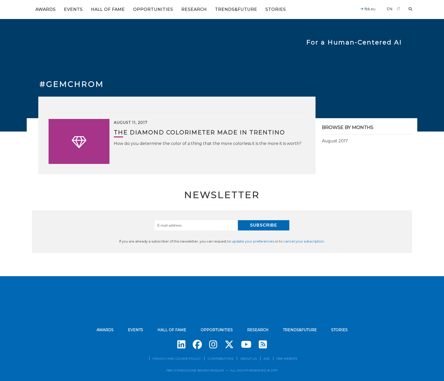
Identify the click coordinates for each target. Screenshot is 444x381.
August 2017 (335, 140)
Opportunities (153, 9)
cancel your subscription (303, 241)
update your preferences (253, 241)
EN (390, 8)
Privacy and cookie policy (177, 358)
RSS (267, 358)
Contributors (220, 358)
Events (73, 9)
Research (194, 9)
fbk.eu (369, 9)
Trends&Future (236, 9)
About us (248, 358)
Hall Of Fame (108, 9)
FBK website (287, 358)
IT (398, 8)
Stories (275, 9)
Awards (45, 9)
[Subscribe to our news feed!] (263, 344)
